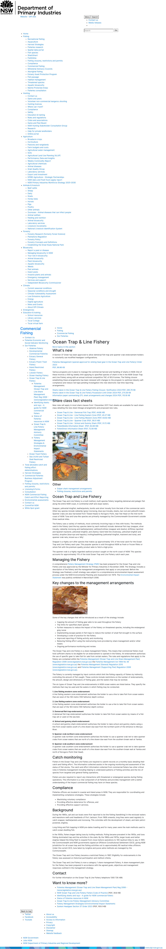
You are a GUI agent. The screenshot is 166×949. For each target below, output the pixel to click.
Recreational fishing (36, 39)
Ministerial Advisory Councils (40, 69)
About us (50, 914)
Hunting (26, 93)
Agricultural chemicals (37, 163)
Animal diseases (34, 166)
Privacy (49, 922)
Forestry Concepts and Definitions (42, 242)
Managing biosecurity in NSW (40, 253)
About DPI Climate (35, 307)
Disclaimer (50, 928)
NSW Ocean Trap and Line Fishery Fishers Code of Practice (82, 893)
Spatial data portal (36, 50)
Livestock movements (37, 226)
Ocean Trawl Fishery (38, 454)
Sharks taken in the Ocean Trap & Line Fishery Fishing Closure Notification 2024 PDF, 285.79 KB (94, 390)
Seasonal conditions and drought (42, 291)
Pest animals (33, 269)
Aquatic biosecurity (36, 85)
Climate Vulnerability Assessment (42, 293)
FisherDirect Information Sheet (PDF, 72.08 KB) (77, 429)
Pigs (29, 204)
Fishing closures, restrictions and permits (45, 61)
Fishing (26, 36)
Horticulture (33, 142)
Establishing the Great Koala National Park (46, 245)
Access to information (55, 920)
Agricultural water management (41, 150)
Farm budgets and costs (38, 147)
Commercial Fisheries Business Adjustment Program (34, 478)
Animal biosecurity (35, 220)
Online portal (33, 134)
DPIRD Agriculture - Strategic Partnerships (46, 177)
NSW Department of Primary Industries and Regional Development (51, 943)
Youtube (28, 920)
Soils (30, 153)
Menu (87, 17)
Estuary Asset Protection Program (42, 74)
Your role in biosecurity (38, 256)
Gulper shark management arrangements (74, 488)
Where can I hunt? (35, 107)
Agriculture (28, 136)
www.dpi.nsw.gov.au (153, 948)
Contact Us (30, 337)
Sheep (30, 191)
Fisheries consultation (37, 90)
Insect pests (33, 272)
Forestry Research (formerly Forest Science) (46, 234)
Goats (30, 196)
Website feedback (54, 933)
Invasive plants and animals (39, 274)
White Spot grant (32, 508)
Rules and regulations (37, 117)
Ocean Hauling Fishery (38, 375)
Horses (31, 201)
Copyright (50, 925)
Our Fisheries (30, 345)
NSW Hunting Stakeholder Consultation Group (47, 126)
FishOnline (32, 58)
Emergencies (28, 310)
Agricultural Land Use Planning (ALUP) (44, 155)
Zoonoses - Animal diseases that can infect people (49, 212)
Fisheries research (35, 47)
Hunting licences (35, 104)
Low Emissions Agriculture (39, 296)
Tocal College (33, 321)
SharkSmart (33, 55)
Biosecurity (28, 247)
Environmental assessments (36, 500)
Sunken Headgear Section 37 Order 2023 (74, 906)
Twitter (28, 914)
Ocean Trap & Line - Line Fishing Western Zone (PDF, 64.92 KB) (84, 418)
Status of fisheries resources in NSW (72, 898)
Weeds (30, 266)
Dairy (30, 193)
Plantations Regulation (37, 237)
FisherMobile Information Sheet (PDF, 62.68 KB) (77, 426)
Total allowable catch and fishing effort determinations (36, 467)
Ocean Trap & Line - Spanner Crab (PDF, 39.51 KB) (78, 420)
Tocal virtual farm (35, 323)
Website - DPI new (28, 16)
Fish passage (33, 77)
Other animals (33, 210)
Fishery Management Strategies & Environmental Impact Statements (86, 904)
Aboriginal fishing (35, 71)
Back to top (26, 911)
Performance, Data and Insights (41, 158)
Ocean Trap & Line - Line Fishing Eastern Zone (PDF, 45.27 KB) (83, 415)
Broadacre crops (35, 139)
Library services (34, 318)
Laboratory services (36, 172)
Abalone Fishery (36, 348)
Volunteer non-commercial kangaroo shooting (47, 101)
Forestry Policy (34, 239)
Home (25, 33)
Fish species (33, 52)
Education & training (36, 115)
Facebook (29, 917)
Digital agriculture (35, 302)
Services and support (37, 280)
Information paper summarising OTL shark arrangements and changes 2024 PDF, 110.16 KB (91, 395)
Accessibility (51, 917)
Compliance (33, 63)
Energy (31, 299)
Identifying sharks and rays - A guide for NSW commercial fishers (41, 407)
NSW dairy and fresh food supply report (45, 180)
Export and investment (37, 174)
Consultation (30, 492)
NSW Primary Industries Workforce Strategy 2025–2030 (52, 182)
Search (95, 17)
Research (31, 128)
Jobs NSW (27, 940)
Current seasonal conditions (40, 288)
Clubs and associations (37, 120)
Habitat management (37, 80)
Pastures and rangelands (38, 145)
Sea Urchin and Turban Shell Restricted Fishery (39, 459)
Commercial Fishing (36, 66)
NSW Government (30, 938)
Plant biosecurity (35, 261)
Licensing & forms (32, 489)
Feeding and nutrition (37, 218)
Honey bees (33, 199)
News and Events (35, 304)
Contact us (93, 20)
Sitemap (49, 930)
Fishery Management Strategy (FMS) (83, 564)
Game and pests (35, 98)
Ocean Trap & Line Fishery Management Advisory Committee (39, 429)
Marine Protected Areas (38, 88)
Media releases (95, 23)
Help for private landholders (40, 131)
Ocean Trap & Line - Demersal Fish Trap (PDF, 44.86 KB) (81, 412)
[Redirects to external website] (95, 25)
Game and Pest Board (37, 123)
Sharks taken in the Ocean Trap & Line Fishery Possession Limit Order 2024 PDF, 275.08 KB (92, 393)
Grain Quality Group (36, 169)
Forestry (26, 231)
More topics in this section (64, 347)
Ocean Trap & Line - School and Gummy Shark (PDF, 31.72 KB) (83, 423)
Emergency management (38, 277)
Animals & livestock (31, 185)
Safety (30, 112)
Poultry (31, 207)
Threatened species (36, 82)
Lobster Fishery (36, 373)
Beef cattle (32, 188)
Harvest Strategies (36, 44)
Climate (26, 285)
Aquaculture (33, 42)
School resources (35, 315)
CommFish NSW (32, 505)
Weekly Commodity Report (39, 161)
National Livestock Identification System (45, 228)
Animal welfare (34, 215)
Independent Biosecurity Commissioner (44, 283)
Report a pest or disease (38, 250)
